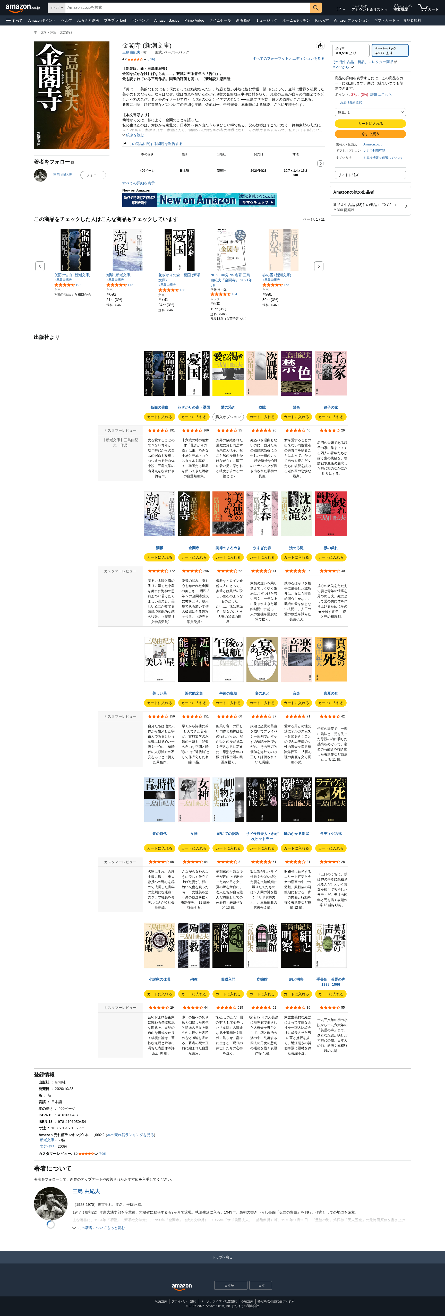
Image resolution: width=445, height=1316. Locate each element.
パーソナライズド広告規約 (218, 1301)
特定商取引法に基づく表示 (276, 1301)
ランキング (140, 20)
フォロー (93, 175)
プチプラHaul (115, 20)
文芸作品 (66, 32)
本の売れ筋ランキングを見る (130, 1135)
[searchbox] (187, 8)
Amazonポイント (42, 20)
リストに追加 (349, 175)
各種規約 (247, 1301)
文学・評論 (48, 32)
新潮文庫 (47, 1140)
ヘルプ (66, 20)
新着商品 (243, 20)
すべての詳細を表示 (138, 183)
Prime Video (194, 20)
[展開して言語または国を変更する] (344, 9)
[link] (75, 275)
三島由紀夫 (131, 52)
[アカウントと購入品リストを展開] (386, 10)
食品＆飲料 (412, 20)
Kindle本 (322, 20)
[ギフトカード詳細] (398, 20)
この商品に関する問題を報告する (156, 144)
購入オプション (228, 417)
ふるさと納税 (88, 20)
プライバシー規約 (184, 1301)
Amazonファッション (351, 20)
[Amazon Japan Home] (182, 1287)
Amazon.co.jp (372, 144)
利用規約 (161, 1301)
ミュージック (266, 20)
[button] (14, 20)
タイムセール (220, 20)
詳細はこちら (381, 94)
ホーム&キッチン (296, 20)
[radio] (350, 50)
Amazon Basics (166, 20)
